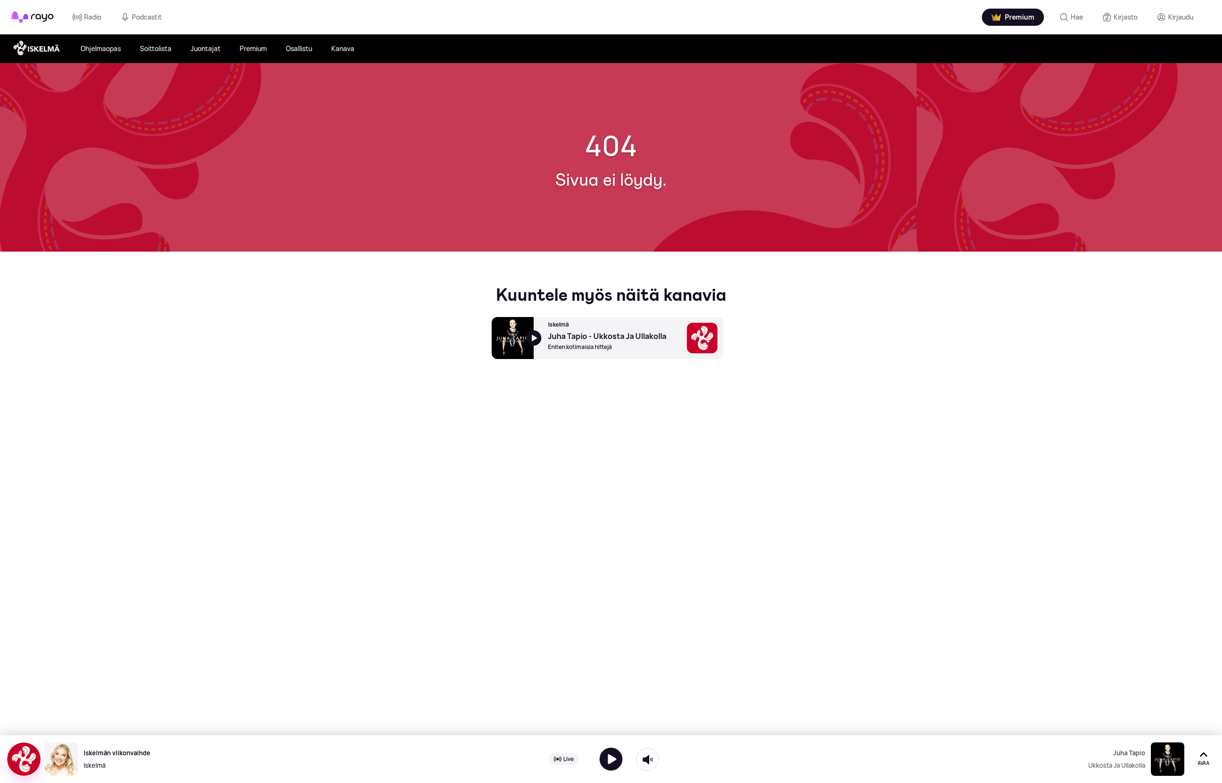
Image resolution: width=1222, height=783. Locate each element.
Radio (92, 16)
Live (568, 759)
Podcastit (147, 16)
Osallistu (299, 48)
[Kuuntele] (611, 759)
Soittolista (155, 48)
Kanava (342, 48)
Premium (253, 48)
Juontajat (205, 48)
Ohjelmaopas (101, 48)
